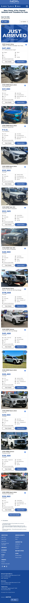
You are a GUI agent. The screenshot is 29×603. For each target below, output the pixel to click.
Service (17, 537)
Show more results (14, 514)
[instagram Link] (6, 566)
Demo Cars (3, 539)
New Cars (3, 537)
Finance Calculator (5, 563)
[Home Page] (14, 2)
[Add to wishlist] (26, 45)
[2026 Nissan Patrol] (14, 278)
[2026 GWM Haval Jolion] (14, 74)
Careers (17, 548)
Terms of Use (18, 557)
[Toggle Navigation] (27, 6)
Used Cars (3, 541)
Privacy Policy (18, 555)
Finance (3, 561)
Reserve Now (20, 61)
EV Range (3, 552)
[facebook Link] (2, 566)
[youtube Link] (4, 566)
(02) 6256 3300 (7, 576)
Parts (16, 539)
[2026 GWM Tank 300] (14, 196)
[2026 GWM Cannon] (14, 319)
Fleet (2, 556)
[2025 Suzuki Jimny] (14, 33)
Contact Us (17, 544)
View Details (8, 61)
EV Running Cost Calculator (5, 544)
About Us (17, 546)
